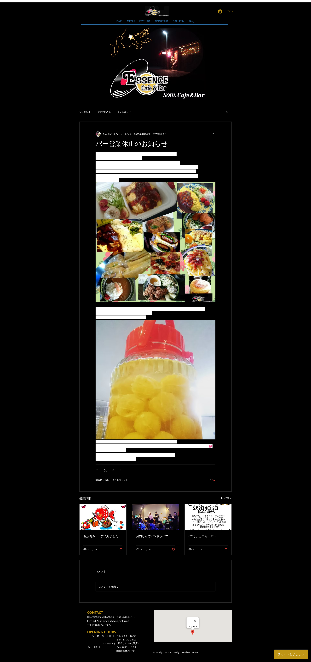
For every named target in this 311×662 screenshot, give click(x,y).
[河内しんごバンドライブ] (155, 517)
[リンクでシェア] (120, 469)
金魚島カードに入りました (100, 536)
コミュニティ (124, 111)
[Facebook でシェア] (97, 469)
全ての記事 (85, 111)
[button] (227, 112)
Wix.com (195, 652)
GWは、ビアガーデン (202, 536)
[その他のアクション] (213, 134)
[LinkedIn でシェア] (113, 469)
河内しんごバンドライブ (152, 536)
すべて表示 (226, 498)
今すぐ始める (104, 111)
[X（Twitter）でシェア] (105, 469)
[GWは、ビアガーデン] (208, 517)
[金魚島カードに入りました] (103, 517)
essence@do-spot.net (113, 621)
